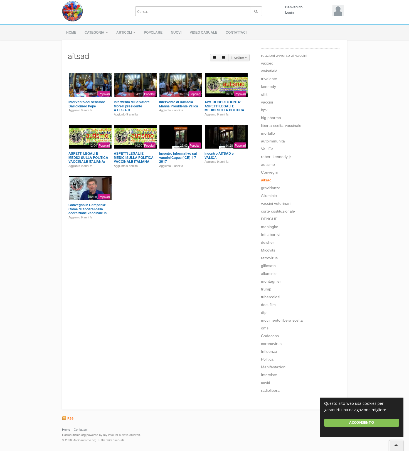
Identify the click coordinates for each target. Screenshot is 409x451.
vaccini (267, 102)
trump (266, 289)
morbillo (268, 133)
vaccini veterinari (275, 203)
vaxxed (267, 63)
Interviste (269, 375)
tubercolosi (270, 297)
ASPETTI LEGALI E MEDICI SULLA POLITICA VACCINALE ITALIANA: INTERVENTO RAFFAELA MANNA (134, 161)
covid (265, 382)
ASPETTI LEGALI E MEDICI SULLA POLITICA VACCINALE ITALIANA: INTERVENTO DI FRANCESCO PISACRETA (89, 161)
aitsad (266, 180)
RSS (69, 418)
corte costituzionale (278, 211)
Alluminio (269, 195)
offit (264, 94)
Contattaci (236, 32)
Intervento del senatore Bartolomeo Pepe (86, 103)
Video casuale (203, 32)
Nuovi (176, 32)
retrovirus (269, 258)
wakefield (269, 71)
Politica (267, 359)
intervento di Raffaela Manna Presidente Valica (178, 103)
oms (264, 328)
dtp (264, 312)
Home (71, 32)
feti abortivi (270, 234)
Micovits (268, 250)
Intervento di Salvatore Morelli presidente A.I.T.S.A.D (132, 105)
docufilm (268, 304)
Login (289, 12)
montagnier (271, 281)
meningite (269, 227)
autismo (268, 164)
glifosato (268, 265)
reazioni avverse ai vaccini (284, 55)
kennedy (268, 86)
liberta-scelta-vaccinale (281, 125)
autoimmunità (273, 141)
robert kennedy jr (276, 156)
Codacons (270, 336)
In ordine (238, 58)
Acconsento (361, 422)
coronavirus (271, 343)
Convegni (269, 172)
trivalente (269, 79)
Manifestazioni (273, 367)
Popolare (153, 32)
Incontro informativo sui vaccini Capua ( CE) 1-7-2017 (178, 157)
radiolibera (270, 390)
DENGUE (269, 219)
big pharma (271, 117)
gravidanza (270, 188)
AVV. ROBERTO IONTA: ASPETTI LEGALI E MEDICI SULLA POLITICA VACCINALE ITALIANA (224, 107)
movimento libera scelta (282, 320)
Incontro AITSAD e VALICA (219, 155)
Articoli (124, 32)
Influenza (269, 351)
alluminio (269, 273)
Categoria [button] (95, 32)
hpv (264, 110)
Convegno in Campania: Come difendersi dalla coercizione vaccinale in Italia (87, 210)
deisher (267, 242)
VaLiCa (267, 149)
